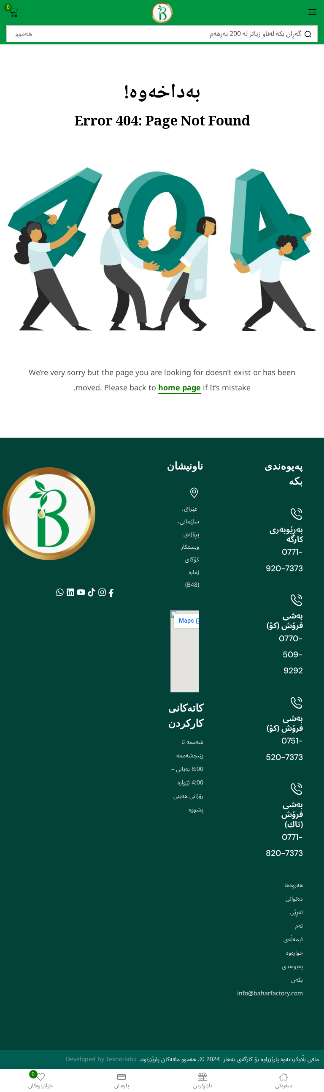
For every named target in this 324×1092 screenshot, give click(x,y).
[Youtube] (81, 592)
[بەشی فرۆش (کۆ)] (296, 600)
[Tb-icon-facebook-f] (112, 592)
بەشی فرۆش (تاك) (292, 814)
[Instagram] (102, 592)
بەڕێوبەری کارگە (286, 534)
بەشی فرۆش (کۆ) (285, 620)
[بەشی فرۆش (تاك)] (296, 788)
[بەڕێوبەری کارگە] (296, 513)
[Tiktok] (91, 592)
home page (179, 388)
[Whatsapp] (60, 592)
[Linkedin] (70, 592)
